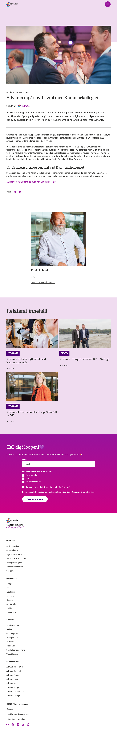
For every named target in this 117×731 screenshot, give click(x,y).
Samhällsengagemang (15, 650)
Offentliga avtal (13, 633)
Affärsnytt (12, 92)
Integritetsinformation (15, 719)
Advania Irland (12, 679)
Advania (25, 106)
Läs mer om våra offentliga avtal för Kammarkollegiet (31, 181)
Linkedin (18, 724)
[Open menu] (108, 4)
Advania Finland (12, 675)
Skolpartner (11, 571)
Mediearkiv (10, 646)
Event (8, 588)
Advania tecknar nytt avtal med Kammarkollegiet (26, 361)
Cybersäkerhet (12, 550)
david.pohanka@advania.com (43, 282)
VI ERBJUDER (10, 541)
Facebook (14, 192)
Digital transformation (15, 554)
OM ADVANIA (11, 620)
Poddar (9, 608)
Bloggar (9, 583)
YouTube (7, 724)
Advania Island (12, 683)
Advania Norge (12, 687)
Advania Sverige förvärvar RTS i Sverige (84, 359)
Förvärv (64, 353)
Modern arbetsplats (14, 567)
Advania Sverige (13, 695)
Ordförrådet (11, 604)
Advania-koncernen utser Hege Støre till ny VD (31, 414)
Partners (10, 642)
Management (12, 637)
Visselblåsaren (12, 654)
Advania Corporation (14, 667)
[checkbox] (58, 478)
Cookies (9, 709)
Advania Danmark (13, 671)
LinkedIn (20, 192)
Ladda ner (10, 596)
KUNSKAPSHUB (11, 578)
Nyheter (9, 600)
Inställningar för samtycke (17, 714)
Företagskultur (12, 625)
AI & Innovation (12, 546)
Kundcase (10, 592)
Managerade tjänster (15, 562)
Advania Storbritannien (15, 691)
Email (25, 192)
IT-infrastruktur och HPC (16, 558)
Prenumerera (11, 612)
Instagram (23, 724)
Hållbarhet (10, 629)
